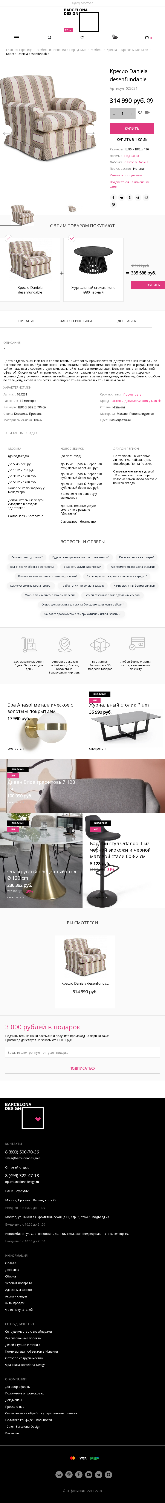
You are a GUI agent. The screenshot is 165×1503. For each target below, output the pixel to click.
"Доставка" (16, 508)
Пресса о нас (14, 1407)
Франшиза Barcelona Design (25, 1365)
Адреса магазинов (18, 1290)
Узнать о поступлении (126, 175)
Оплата (10, 1263)
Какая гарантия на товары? (136, 557)
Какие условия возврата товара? (30, 585)
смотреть (15, 748)
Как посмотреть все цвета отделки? (133, 567)
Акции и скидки (16, 1296)
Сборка (10, 1276)
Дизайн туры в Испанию (22, 1345)
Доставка (127, 321)
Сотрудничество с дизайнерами (28, 1331)
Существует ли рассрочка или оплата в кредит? (117, 576)
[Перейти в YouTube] (88, 1474)
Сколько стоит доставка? (27, 557)
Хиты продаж (14, 1303)
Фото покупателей (19, 1310)
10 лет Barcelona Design (22, 1426)
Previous (6, 130)
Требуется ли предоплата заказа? (82, 585)
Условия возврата (18, 1283)
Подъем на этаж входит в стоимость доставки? (47, 576)
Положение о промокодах (24, 1393)
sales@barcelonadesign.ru (23, 1158)
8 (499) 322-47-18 (22, 1175)
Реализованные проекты (23, 1338)
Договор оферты (17, 1387)
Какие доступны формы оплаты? (134, 585)
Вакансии (12, 1433)
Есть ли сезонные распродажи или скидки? (112, 595)
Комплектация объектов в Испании (31, 1351)
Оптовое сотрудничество (24, 1358)
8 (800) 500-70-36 (82, 3)
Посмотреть (132, 394)
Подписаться (82, 1068)
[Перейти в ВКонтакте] (59, 1474)
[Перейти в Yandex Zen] (108, 1474)
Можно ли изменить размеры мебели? (50, 595)
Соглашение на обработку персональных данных (41, 1413)
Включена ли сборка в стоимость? (32, 567)
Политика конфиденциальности (28, 1420)
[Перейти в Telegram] (98, 1474)
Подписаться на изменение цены (130, 184)
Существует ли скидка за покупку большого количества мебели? (82, 604)
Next (91, 130)
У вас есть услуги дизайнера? (82, 567)
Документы (13, 1400)
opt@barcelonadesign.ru (22, 1182)
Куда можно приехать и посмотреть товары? (80, 557)
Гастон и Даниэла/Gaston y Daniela (136, 401)
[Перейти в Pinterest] (79, 1474)
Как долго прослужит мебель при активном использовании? (82, 614)
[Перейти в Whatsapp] (69, 1474)
